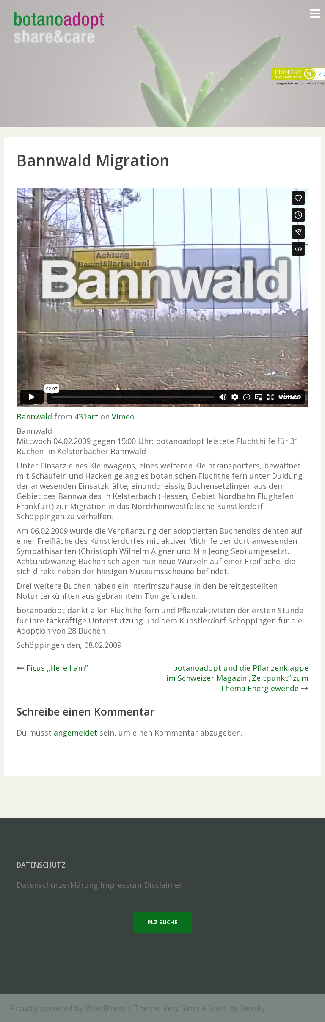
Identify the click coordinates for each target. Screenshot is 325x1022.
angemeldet (75, 732)
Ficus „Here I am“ (57, 668)
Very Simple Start (195, 1008)
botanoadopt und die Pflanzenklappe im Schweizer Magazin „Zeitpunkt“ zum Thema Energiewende (237, 678)
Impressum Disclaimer (141, 885)
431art (86, 416)
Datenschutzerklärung (57, 885)
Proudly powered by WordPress (67, 1008)
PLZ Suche (162, 922)
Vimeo (123, 416)
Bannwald (34, 416)
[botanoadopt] (58, 29)
